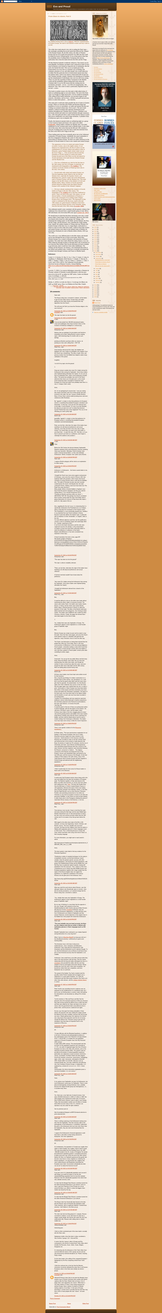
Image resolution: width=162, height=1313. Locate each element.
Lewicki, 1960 (79, 206)
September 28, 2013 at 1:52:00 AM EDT (65, 1074)
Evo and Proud (61, 6)
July (96, 270)
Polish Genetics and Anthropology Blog (104, 197)
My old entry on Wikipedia (101, 193)
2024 (95, 229)
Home (69, 1303)
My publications (98, 69)
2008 (95, 293)
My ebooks (97, 70)
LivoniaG (57, 1275)
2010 (95, 289)
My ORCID (96, 75)
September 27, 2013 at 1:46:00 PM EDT (65, 984)
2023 (95, 231)
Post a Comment (55, 1298)
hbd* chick (97, 190)
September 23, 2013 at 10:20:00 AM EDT (65, 440)
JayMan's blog (98, 192)
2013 (95, 250)
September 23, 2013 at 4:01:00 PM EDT (65, 555)
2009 (95, 291)
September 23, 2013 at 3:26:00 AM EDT (65, 345)
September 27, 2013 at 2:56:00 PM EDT (65, 1026)
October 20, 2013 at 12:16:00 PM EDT (64, 1296)
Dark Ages (64, 286)
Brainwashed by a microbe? (102, 260)
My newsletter (97, 72)
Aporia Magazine (108, 64)
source (71, 41)
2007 (95, 295)
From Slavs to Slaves (100, 264)
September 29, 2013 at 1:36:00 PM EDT (65, 1223)
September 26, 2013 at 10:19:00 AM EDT (65, 883)
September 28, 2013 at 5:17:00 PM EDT (65, 1139)
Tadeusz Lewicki (75, 287)
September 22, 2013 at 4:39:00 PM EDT (65, 311)
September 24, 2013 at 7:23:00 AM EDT (65, 593)
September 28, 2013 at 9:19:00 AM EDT (65, 1117)
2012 (95, 285)
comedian (69, 909)
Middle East (80, 286)
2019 (95, 239)
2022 (95, 233)
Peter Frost (97, 302)
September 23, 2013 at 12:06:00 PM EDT (65, 457)
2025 (95, 227)
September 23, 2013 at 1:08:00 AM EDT (65, 328)
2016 (95, 245)
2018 (95, 241)
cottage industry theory (80, 980)
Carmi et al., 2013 (82, 212)
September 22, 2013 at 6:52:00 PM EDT (65, 318)
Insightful (57, 312)
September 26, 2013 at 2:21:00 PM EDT (65, 919)
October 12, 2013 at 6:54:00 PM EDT (64, 1273)
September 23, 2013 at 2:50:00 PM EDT (65, 466)
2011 (95, 287)
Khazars (69, 286)
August (97, 268)
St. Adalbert (75, 166)
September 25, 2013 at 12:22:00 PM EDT (65, 802)
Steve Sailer (97, 198)
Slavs (63, 287)
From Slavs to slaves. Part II (102, 262)
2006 (95, 296)
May (96, 274)
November (98, 254)
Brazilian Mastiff (68, 937)
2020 (95, 237)
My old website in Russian (100, 79)
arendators (57, 963)
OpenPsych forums (99, 195)
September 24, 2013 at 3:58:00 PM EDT (65, 723)
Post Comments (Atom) (63, 1307)
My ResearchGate (98, 74)
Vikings (81, 287)
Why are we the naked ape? (102, 266)
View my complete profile (100, 312)
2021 (95, 235)
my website (110, 50)
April (96, 276)
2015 (95, 247)
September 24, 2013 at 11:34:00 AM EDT (65, 670)
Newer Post (52, 1303)
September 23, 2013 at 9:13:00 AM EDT (65, 414)
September (98, 258)
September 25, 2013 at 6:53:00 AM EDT (65, 773)
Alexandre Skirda (58, 286)
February (98, 280)
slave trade (58, 287)
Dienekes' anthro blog (100, 188)
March (97, 278)
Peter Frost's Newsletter (103, 57)
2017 (95, 243)
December (98, 252)
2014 (95, 249)
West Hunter (97, 200)
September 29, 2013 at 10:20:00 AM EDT (65, 1192)
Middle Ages (75, 286)
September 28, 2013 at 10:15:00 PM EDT (65, 1168)
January (97, 282)
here (69, 784)
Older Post (85, 1303)
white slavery (86, 287)
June (96, 272)
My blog (96, 67)
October (97, 256)
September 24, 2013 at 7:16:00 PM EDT (65, 764)
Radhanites (52, 124)
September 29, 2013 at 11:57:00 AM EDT (65, 1210)
